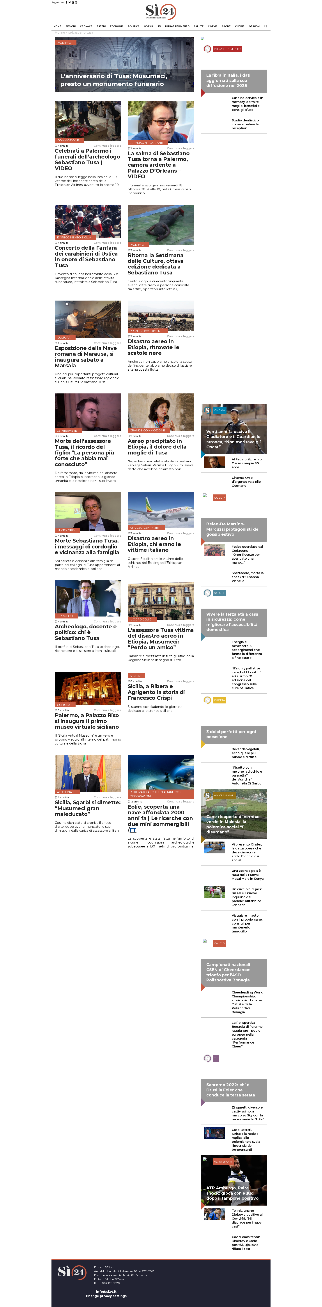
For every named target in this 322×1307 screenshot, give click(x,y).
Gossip (148, 26)
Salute (198, 26)
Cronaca (86, 26)
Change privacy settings (106, 1296)
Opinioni (254, 26)
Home (57, 26)
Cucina (239, 26)
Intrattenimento (177, 26)
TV (159, 26)
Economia (117, 26)
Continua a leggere (107, 145)
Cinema (213, 26)
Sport (226, 26)
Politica (134, 26)
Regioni (70, 26)
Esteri (101, 26)
